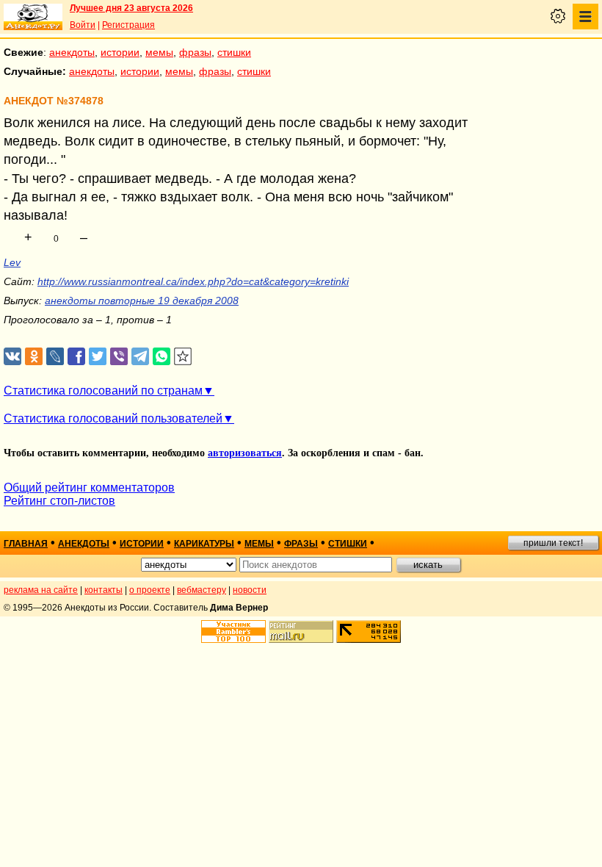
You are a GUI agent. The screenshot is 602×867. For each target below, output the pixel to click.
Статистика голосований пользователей (113, 418)
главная (26, 544)
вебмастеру (201, 590)
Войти (82, 25)
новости (249, 590)
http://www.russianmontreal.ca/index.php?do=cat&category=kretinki (193, 281)
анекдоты (72, 52)
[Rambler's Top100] (233, 631)
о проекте (149, 590)
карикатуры (204, 544)
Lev (12, 262)
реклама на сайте (41, 590)
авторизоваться (245, 452)
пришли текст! (553, 543)
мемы (159, 52)
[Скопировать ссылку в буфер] (183, 357)
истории (120, 52)
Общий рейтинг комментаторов (89, 487)
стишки (234, 52)
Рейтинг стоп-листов (59, 500)
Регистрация (128, 25)
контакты (103, 590)
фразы (195, 52)
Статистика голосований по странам (103, 390)
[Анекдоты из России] (33, 17)
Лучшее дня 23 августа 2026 (131, 8)
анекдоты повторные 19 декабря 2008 (142, 300)
